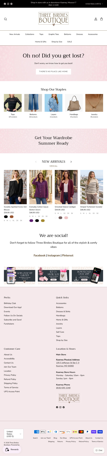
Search (35, 438)
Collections (29, 34)
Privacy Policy (10, 375)
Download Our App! (13, 307)
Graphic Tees (54, 34)
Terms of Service (11, 387)
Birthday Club (10, 303)
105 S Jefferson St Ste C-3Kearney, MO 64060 (68, 362)
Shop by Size (57, 41)
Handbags (60, 315)
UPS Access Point (12, 391)
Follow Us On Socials (13, 315)
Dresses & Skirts (63, 311)
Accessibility (9, 358)
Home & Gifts (40, 41)
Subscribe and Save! (13, 319)
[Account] (95, 19)
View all (53, 166)
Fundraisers (9, 323)
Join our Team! (46, 438)
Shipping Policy (10, 383)
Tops (41, 34)
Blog (55, 438)
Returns (60, 441)
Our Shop (63, 438)
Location (7, 371)
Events (7, 311)
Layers (59, 328)
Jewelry (59, 323)
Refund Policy (10, 379)
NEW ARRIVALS (53, 162)
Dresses (79, 34)
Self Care (60, 332)
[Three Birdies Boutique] (53, 19)
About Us (8, 354)
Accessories (93, 34)
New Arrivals (14, 34)
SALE (69, 41)
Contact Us (8, 362)
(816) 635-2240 (63, 388)
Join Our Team (10, 367)
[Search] (5, 19)
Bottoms (67, 34)
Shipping (51, 441)
